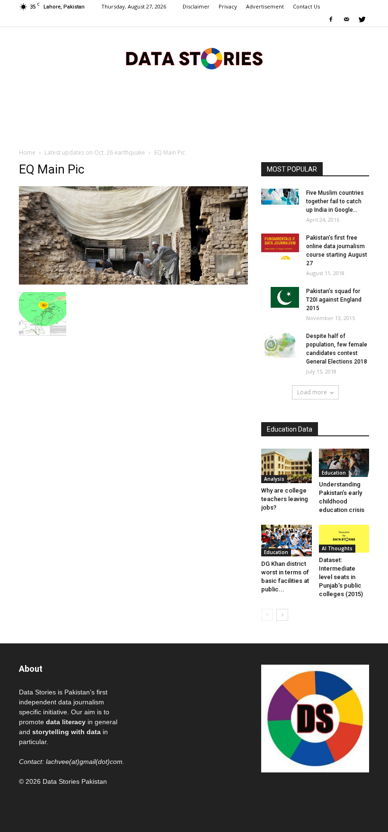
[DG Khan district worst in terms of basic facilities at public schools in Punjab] (286, 540)
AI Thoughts (337, 548)
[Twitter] (362, 19)
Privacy (228, 6)
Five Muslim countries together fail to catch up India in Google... (335, 201)
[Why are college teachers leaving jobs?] (286, 466)
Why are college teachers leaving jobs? (284, 499)
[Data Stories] (194, 58)
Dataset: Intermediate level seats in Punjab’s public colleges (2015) (341, 577)
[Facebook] (331, 19)
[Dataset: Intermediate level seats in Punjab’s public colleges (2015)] (344, 539)
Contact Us (306, 6)
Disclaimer (196, 6)
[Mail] (346, 19)
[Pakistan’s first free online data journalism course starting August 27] (280, 247)
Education (334, 472)
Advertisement (265, 6)
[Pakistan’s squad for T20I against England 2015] (280, 297)
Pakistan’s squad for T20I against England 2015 (334, 300)
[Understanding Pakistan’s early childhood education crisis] (344, 463)
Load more (312, 392)
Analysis (274, 479)
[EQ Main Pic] (133, 282)
